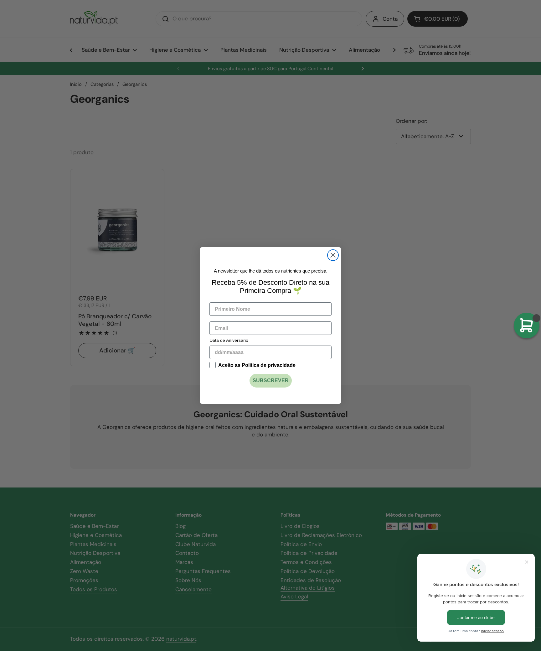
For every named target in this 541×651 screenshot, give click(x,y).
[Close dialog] (332, 255)
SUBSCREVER (271, 380)
